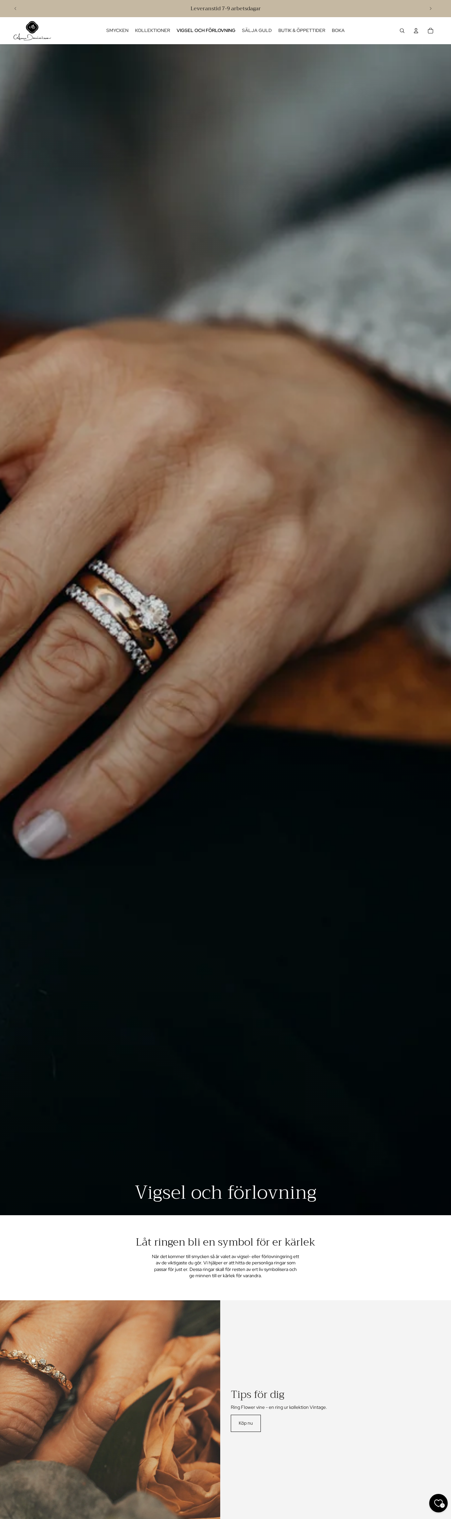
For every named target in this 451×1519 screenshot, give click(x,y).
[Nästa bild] (430, 8)
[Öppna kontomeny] (416, 30)
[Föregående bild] (15, 8)
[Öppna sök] (402, 30)
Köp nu (246, 1423)
